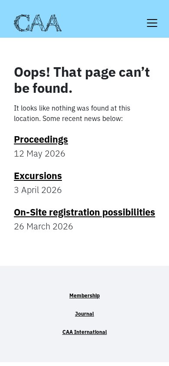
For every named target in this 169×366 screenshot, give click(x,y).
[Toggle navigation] (152, 17)
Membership (84, 295)
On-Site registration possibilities (84, 212)
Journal (84, 313)
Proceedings (41, 139)
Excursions (38, 176)
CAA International (84, 332)
